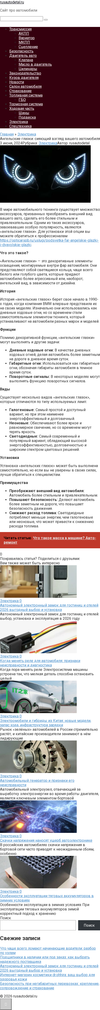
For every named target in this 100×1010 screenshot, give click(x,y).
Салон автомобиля (25, 86)
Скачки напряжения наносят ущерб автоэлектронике (46, 840)
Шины (24, 113)
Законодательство (25, 73)
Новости (16, 82)
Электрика (18, 122)
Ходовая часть (21, 108)
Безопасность (21, 51)
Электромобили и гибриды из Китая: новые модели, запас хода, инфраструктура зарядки (45, 722)
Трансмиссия (20, 29)
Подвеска (27, 117)
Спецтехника (20, 126)
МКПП (24, 42)
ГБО (22, 99)
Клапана (26, 60)
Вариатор (27, 38)
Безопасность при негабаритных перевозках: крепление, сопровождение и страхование (49, 985)
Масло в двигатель (35, 64)
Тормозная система (26, 104)
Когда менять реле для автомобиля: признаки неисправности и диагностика (40, 663)
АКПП (24, 33)
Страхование (20, 91)
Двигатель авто (23, 55)
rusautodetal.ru (12, 2)
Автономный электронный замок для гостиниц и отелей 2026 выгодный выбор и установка (49, 607)
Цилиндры (28, 69)
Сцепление (28, 47)
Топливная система (26, 95)
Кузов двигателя (24, 77)
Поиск (5, 918)
